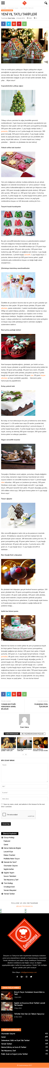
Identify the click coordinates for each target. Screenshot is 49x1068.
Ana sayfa (3, 8)
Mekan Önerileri (9, 855)
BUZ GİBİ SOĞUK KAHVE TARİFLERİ (24, 750)
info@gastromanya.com (29, 972)
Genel (6, 844)
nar (32, 375)
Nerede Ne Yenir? (10, 862)
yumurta (4, 131)
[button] (45, 3)
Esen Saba (11, 18)
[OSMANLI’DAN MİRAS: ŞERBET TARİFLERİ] (8, 742)
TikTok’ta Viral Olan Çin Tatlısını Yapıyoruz (29, 1014)
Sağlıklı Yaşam (9, 873)
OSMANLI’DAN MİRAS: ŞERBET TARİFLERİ (7, 750)
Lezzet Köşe (8, 852)
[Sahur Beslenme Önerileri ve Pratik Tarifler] (40, 742)
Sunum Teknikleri (10, 876)
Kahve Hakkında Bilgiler (12, 848)
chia (3, 482)
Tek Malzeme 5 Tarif (11, 880)
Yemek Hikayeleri (10, 890)
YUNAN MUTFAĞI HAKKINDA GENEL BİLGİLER (8, 706)
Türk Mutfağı (8, 883)
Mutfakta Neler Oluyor (12, 859)
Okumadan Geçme (13, 8)
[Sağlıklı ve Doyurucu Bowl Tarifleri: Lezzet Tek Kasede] (7, 1006)
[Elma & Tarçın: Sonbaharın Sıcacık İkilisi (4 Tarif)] (7, 995)
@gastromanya (24, 906)
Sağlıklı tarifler (9, 869)
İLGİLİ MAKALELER (12, 734)
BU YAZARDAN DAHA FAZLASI (32, 734)
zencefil (27, 255)
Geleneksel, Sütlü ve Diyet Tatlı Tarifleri (15, 1040)
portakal (4, 656)
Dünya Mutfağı (9, 837)
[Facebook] (17, 977)
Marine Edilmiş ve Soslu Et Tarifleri (13, 1047)
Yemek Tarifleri (9, 894)
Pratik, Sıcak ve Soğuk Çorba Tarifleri (14, 1054)
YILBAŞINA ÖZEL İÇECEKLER (41, 705)
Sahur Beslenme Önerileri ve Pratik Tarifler (40, 750)
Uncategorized (9, 887)
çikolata (4, 308)
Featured (7, 841)
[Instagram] (27, 977)
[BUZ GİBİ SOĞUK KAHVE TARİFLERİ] (24, 742)
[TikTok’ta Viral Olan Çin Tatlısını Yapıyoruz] (7, 1017)
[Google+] (22, 977)
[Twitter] (31, 977)
